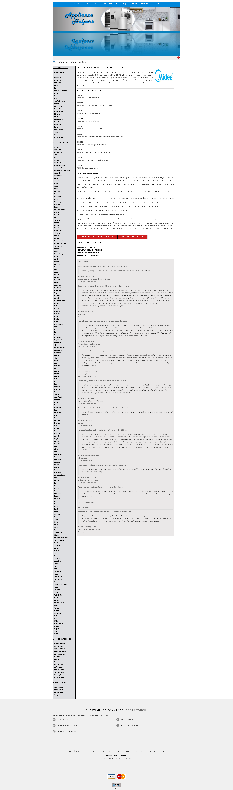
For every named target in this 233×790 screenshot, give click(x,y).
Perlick (56, 483)
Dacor (56, 256)
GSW (55, 358)
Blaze (56, 199)
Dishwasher (58, 83)
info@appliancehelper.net (66, 720)
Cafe (55, 217)
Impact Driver (58, 109)
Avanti (56, 181)
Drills (56, 85)
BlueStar (57, 204)
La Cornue (57, 413)
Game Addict (58, 690)
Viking (56, 616)
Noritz (56, 470)
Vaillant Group (59, 603)
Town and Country (60, 584)
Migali (56, 452)
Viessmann (57, 613)
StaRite (56, 535)
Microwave (58, 114)
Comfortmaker (59, 241)
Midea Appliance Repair (132, 237)
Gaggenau (57, 342)
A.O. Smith (57, 147)
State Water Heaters (61, 538)
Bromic (56, 212)
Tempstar (57, 571)
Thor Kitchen (58, 579)
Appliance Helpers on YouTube (67, 731)
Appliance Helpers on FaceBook (131, 725)
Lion (55, 426)
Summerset (58, 545)
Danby (56, 262)
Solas (56, 525)
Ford (55, 329)
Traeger (57, 590)
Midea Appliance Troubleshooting (97, 237)
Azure (56, 186)
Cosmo (56, 249)
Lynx (55, 431)
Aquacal (57, 173)
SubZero (57, 543)
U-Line (56, 598)
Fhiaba (56, 308)
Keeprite (57, 400)
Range (56, 127)
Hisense (57, 374)
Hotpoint (57, 379)
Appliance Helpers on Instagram (68, 725)
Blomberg (57, 202)
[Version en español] (178, 58)
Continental (58, 246)
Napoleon (57, 462)
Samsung (57, 514)
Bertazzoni (58, 194)
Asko (56, 178)
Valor (56, 605)
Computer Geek (59, 695)
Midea (56, 447)
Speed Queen (58, 532)
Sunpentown (58, 556)
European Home (59, 301)
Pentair (56, 480)
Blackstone (58, 197)
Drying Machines (59, 654)
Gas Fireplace (58, 96)
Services (87, 751)
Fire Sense (57, 314)
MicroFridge (58, 444)
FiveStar (57, 319)
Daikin (56, 259)
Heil (55, 368)
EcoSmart (57, 285)
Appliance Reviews (99, 751)
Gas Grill (57, 98)
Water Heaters (59, 677)
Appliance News (59, 649)
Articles (128, 751)
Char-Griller (58, 230)
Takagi (56, 564)
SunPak (56, 553)
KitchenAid (58, 407)
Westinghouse (59, 624)
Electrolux (57, 288)
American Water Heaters (62, 171)
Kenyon (56, 405)
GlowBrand (58, 350)
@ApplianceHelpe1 (127, 720)
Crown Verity (58, 254)
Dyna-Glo (57, 280)
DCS (55, 269)
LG (55, 418)
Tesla (56, 574)
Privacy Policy (153, 751)
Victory (56, 611)
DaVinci (56, 267)
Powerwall (58, 124)
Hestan (56, 371)
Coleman (57, 238)
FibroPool (57, 311)
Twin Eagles (58, 595)
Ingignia (57, 389)
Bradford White (59, 210)
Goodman (57, 353)
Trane (56, 592)
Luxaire (56, 428)
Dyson (56, 282)
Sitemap (163, 751)
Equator (57, 295)
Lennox (56, 415)
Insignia (56, 392)
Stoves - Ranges (59, 670)
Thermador (58, 577)
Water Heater (58, 137)
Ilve (55, 384)
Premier (57, 488)
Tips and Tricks (59, 672)
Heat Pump (58, 106)
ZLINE (56, 634)
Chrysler (57, 233)
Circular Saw (58, 80)
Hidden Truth (58, 692)
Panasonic (57, 473)
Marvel (56, 436)
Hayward (57, 363)
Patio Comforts (59, 475)
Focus (56, 327)
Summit (57, 548)
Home (71, 751)
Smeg (56, 522)
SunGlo (56, 551)
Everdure (57, 303)
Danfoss (57, 264)
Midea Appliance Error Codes (77, 62)
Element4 (57, 290)
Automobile (58, 75)
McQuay (57, 441)
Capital (56, 223)
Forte (56, 335)
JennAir (56, 394)
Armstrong (58, 176)
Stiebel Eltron (59, 540)
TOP (116, 789)
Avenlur (56, 184)
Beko (56, 189)
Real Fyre (57, 493)
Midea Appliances (61, 62)
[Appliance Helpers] (116, 18)
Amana (56, 160)
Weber (56, 621)
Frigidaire (57, 337)
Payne (56, 478)
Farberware (58, 306)
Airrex (56, 158)
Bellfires (57, 191)
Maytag (56, 439)
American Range (59, 165)
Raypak (56, 491)
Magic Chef (58, 434)
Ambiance (57, 163)
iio (55, 381)
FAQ (110, 751)
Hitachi (56, 376)
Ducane (56, 277)
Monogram (58, 454)
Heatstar (57, 366)
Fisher (56, 316)
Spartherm (58, 530)
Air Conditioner (59, 72)
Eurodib (57, 298)
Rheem (56, 501)
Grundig (57, 355)
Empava (57, 293)
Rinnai (56, 504)
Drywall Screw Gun (60, 91)
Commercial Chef (60, 243)
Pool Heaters (58, 122)
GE (55, 345)
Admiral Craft (58, 152)
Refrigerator (58, 130)
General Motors (59, 348)
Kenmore (57, 402)
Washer (56, 135)
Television (57, 132)
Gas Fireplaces (59, 659)
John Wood (58, 397)
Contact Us (118, 751)
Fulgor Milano (58, 340)
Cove (56, 251)
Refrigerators (58, 667)
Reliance (57, 499)
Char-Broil (57, 228)
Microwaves (58, 662)
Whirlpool (57, 626)
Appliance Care (59, 646)
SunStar (57, 558)
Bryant (56, 215)
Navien (56, 465)
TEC (55, 569)
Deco (56, 272)
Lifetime (57, 423)
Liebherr (57, 420)
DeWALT (57, 275)
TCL (55, 566)
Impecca (57, 387)
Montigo (57, 457)
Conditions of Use (139, 751)
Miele (56, 449)
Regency (57, 496)
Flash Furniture (59, 324)
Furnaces (57, 657)
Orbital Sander (59, 119)
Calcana (57, 220)
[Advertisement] (116, 43)
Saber (56, 512)
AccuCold (57, 150)
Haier (56, 361)
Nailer (56, 117)
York (55, 631)
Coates (56, 236)
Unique (56, 600)
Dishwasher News (60, 651)
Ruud (56, 509)
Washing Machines (60, 675)
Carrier (56, 225)
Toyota (56, 587)
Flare (56, 322)
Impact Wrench (59, 111)
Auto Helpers (58, 687)
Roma (56, 506)
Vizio (55, 618)
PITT (56, 486)
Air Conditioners (59, 644)
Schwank (57, 517)
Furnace (57, 93)
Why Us (78, 751)
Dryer (56, 88)
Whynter (57, 629)
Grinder (56, 104)
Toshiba (57, 582)
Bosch (56, 207)
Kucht (56, 410)
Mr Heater (57, 460)
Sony (56, 527)
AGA (55, 155)
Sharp (56, 519)
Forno (56, 332)
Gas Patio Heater (60, 101)
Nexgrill (57, 467)
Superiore (57, 561)
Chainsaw (57, 78)
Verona (56, 608)
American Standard (60, 168)
